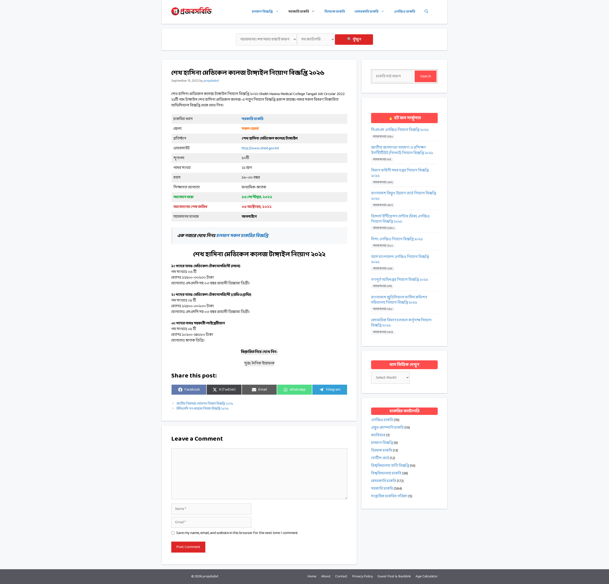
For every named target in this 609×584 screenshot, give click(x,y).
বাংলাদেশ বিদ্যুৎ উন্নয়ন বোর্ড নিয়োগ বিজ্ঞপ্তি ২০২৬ (403, 196)
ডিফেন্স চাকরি (334, 12)
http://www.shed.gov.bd (260, 148)
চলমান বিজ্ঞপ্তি (262, 12)
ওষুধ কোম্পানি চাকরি (387, 427)
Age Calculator (427, 576)
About (325, 576)
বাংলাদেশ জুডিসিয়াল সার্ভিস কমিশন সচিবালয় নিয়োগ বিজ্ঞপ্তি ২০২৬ (399, 300)
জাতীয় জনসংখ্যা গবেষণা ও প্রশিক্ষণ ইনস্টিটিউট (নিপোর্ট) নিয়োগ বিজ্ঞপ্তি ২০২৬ (402, 150)
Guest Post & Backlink (394, 576)
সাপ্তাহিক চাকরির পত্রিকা (389, 496)
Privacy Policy (362, 576)
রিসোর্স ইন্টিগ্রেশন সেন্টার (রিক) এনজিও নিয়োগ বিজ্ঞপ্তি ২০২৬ (400, 219)
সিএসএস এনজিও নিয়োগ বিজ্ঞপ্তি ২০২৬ (400, 130)
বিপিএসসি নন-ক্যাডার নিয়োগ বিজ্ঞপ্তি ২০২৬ (203, 409)
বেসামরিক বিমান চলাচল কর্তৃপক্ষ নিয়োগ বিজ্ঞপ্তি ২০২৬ (401, 323)
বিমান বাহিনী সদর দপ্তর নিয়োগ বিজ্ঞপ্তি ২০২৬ (400, 173)
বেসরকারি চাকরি (366, 12)
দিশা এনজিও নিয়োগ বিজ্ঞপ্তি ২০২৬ (397, 239)
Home (311, 576)
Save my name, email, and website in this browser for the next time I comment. (237, 533)
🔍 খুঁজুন (354, 39)
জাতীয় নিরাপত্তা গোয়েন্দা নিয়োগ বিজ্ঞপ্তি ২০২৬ (205, 404)
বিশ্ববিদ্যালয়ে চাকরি (386, 473)
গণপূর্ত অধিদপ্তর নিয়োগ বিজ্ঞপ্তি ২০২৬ (399, 279)
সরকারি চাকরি (298, 12)
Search (425, 76)
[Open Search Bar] (426, 12)
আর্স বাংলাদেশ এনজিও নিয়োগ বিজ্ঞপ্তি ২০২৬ (400, 259)
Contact (341, 576)
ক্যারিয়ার (378, 435)
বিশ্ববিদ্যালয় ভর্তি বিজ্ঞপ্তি (390, 466)
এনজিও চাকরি (404, 12)
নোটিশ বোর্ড (380, 458)
